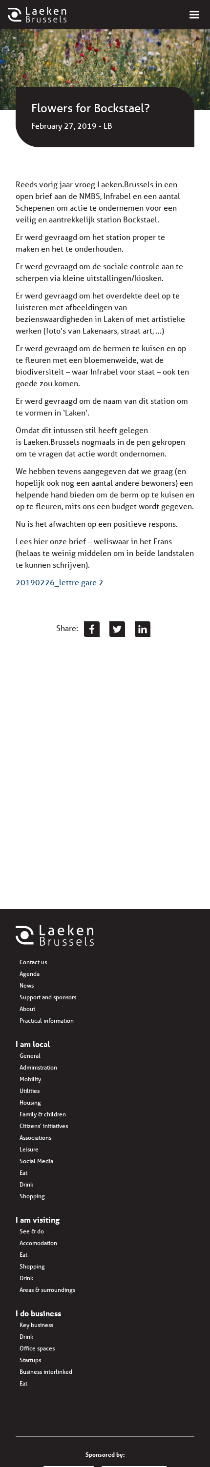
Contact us (33, 962)
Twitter (117, 629)
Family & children (43, 1114)
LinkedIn (142, 629)
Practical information (47, 1020)
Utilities (30, 1091)
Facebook (92, 629)
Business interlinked (46, 1372)
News (27, 985)
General (30, 1055)
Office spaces (37, 1348)
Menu (194, 14)
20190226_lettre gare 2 (60, 582)
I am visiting (38, 1219)
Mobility (30, 1079)
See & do (32, 1231)
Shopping (32, 1196)
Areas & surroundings (47, 1290)
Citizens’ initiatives (44, 1126)
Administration (38, 1067)
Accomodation (38, 1243)
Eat (23, 1173)
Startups (30, 1360)
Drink (26, 1184)
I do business (38, 1313)
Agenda (30, 974)
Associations (35, 1137)
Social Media (36, 1161)
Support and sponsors (48, 997)
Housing (30, 1102)
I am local (33, 1044)
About (27, 1009)
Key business (36, 1325)
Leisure (29, 1149)
